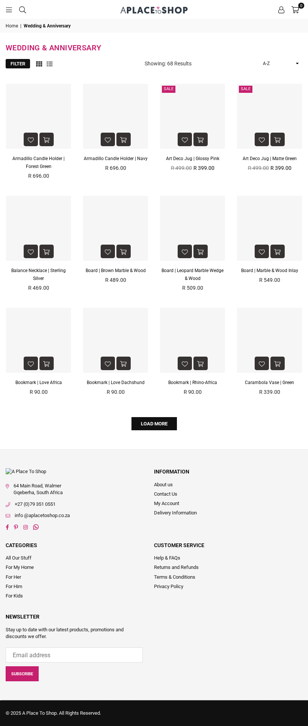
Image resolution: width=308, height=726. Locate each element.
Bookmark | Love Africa (38, 382)
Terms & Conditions (174, 577)
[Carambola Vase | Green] (269, 340)
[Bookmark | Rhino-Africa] (192, 340)
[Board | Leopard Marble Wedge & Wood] (192, 228)
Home (12, 26)
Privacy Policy (168, 586)
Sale (169, 88)
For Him (14, 586)
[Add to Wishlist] (31, 139)
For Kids (14, 596)
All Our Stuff (19, 558)
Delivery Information (175, 513)
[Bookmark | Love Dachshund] (115, 340)
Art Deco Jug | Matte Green (270, 158)
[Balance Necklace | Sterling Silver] (38, 228)
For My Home (20, 567)
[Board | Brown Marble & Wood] (115, 228)
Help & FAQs (167, 558)
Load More (154, 424)
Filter (18, 64)
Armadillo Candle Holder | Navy (116, 158)
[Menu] (9, 9)
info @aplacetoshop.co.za (42, 515)
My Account (166, 503)
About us (163, 484)
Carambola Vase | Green (269, 382)
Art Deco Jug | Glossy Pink (192, 158)
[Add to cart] (46, 139)
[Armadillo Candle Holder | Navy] (115, 116)
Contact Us (165, 494)
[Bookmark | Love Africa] (38, 340)
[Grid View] (39, 63)
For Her (13, 577)
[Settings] (281, 9)
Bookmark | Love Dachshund (116, 382)
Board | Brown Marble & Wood (116, 270)
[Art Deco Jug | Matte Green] (269, 116)
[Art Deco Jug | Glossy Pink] (192, 116)
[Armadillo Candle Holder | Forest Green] (38, 116)
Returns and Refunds (176, 567)
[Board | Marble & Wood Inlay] (269, 228)
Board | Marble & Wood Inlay (269, 270)
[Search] (22, 9)
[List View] (49, 63)
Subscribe (22, 674)
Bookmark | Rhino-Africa (192, 382)
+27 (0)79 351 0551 (35, 504)
